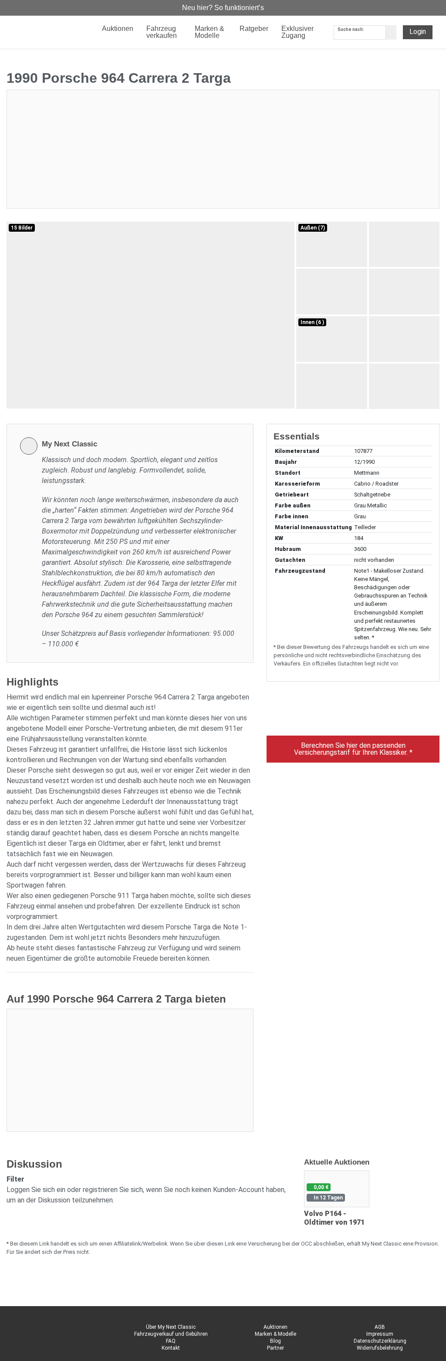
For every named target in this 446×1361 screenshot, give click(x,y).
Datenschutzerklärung (380, 1341)
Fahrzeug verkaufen (161, 32)
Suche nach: (351, 29)
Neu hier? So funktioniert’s (223, 7)
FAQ (171, 1341)
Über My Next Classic (171, 1327)
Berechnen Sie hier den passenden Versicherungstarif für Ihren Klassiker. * (353, 748)
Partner (275, 1348)
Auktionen (275, 1327)
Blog (275, 1341)
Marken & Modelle (275, 1334)
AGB (380, 1327)
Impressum (379, 1334)
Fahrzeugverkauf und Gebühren (171, 1334)
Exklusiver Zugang (297, 32)
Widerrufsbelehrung (380, 1348)
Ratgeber (254, 28)
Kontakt (171, 1348)
